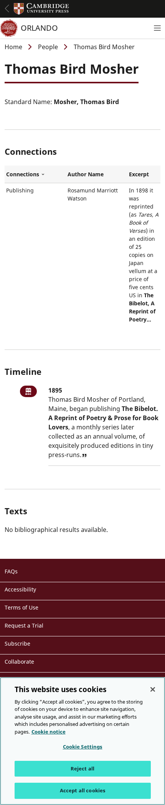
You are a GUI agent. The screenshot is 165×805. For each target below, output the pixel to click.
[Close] (152, 689)
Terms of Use (21, 607)
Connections (35, 174)
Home (13, 47)
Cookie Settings (82, 746)
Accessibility (20, 589)
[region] (82, 741)
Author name (86, 174)
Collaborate (19, 661)
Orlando (39, 28)
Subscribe (17, 643)
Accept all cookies (82, 790)
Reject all (82, 768)
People (48, 47)
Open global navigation (7, 8)
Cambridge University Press (41, 9)
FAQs (11, 571)
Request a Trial (24, 625)
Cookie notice (48, 731)
